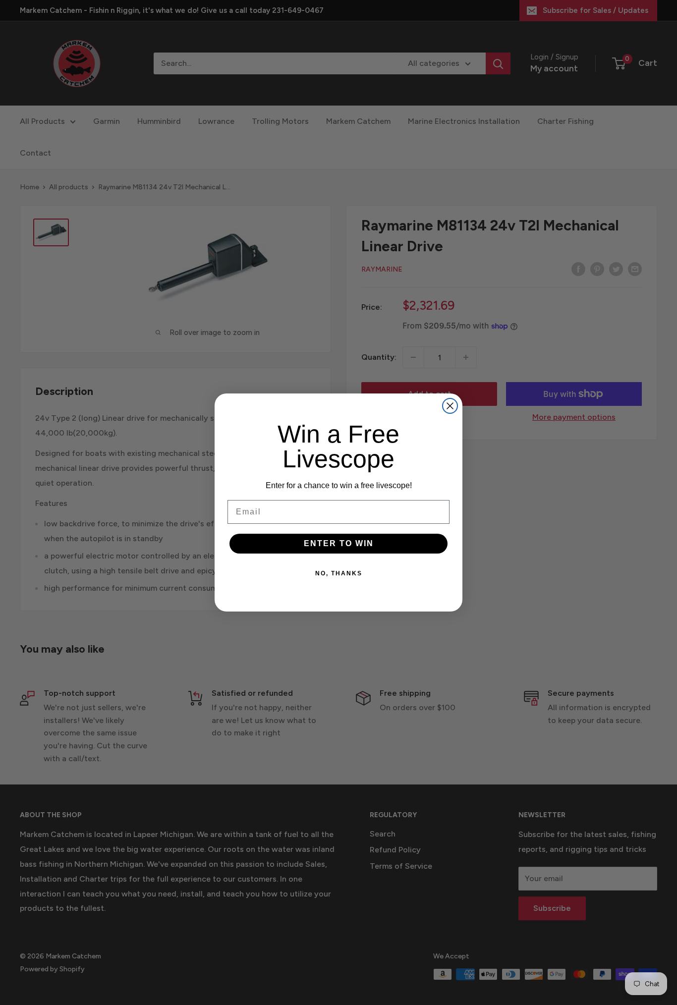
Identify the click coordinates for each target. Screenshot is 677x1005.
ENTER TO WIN (339, 543)
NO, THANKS (338, 573)
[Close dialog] (450, 405)
